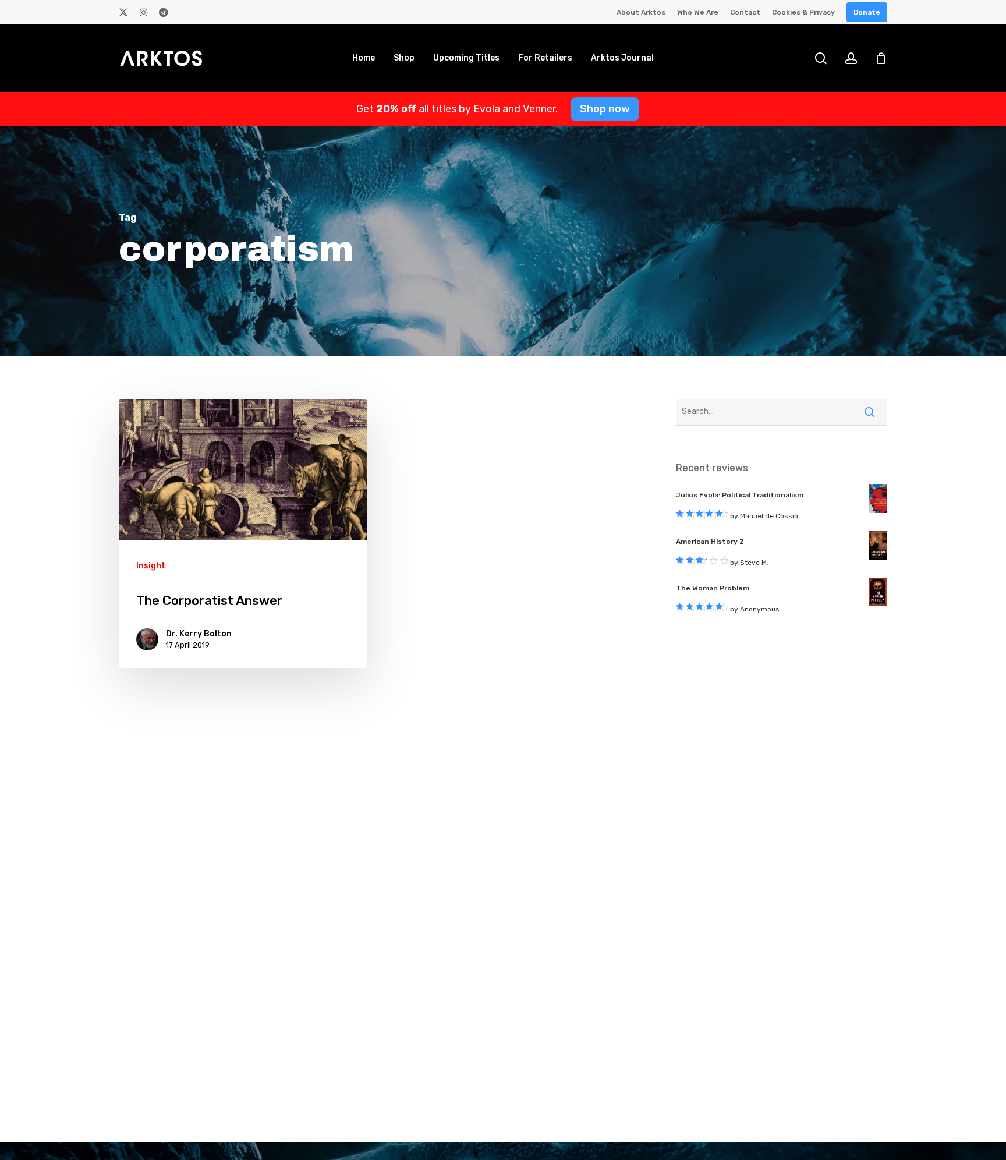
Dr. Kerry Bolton (199, 634)
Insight (150, 566)
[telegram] (163, 12)
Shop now (605, 108)
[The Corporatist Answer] (243, 533)
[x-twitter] (123, 12)
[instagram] (143, 12)
